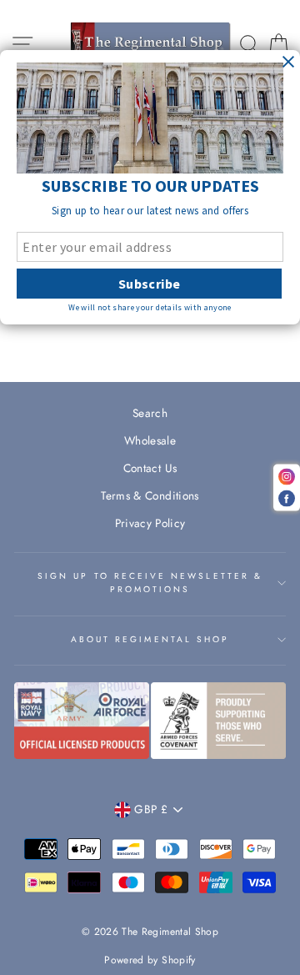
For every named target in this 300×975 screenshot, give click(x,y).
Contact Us (150, 468)
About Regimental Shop (150, 639)
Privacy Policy (150, 523)
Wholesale (150, 440)
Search (150, 413)
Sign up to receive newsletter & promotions (150, 583)
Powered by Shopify (149, 959)
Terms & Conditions (149, 495)
